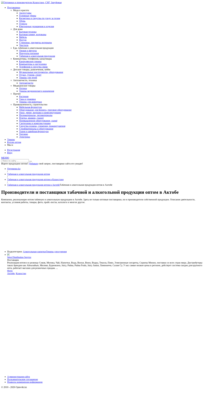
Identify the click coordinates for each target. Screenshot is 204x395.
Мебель (23, 37)
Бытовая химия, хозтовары (32, 34)
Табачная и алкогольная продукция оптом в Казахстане (35, 179)
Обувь (22, 21)
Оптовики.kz (13, 168)
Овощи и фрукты (28, 50)
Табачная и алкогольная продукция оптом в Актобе (33, 185)
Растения (23, 96)
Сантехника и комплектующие (35, 123)
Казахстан (21, 273)
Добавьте (33, 163)
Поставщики (13, 7)
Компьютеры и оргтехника (33, 64)
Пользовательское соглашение (22, 379)
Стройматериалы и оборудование (36, 128)
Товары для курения (56, 251)
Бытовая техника (27, 32)
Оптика (23, 88)
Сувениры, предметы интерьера (35, 42)
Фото (10, 270)
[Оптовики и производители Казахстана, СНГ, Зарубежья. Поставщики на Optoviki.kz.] (31, 2)
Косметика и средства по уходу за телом (39, 18)
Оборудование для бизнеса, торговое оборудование (45, 110)
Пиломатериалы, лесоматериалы (35, 115)
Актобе (11, 273)
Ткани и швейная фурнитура (34, 131)
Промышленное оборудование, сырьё (38, 120)
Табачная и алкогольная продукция (37, 56)
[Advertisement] (102, 227)
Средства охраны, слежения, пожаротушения (42, 126)
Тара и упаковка (27, 99)
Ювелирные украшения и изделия (36, 26)
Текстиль (23, 45)
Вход (9, 152)
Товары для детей (28, 77)
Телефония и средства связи (33, 67)
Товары (11, 139)
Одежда (23, 23)
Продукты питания (29, 53)
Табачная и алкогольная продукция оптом (28, 174)
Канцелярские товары (30, 61)
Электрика (24, 137)
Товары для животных (30, 102)
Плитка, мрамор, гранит (31, 118)
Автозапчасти (26, 83)
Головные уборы (27, 15)
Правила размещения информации (25, 382)
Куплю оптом (14, 142)
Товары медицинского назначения (36, 91)
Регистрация (13, 150)
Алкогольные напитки (34, 251)
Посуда (22, 40)
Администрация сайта (18, 376)
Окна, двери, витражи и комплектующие (40, 112)
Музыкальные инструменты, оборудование (41, 72)
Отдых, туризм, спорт (30, 75)
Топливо (23, 134)
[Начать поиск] (30, 161)
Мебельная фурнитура (30, 107)
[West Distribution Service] (8, 254)
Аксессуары (25, 13)
